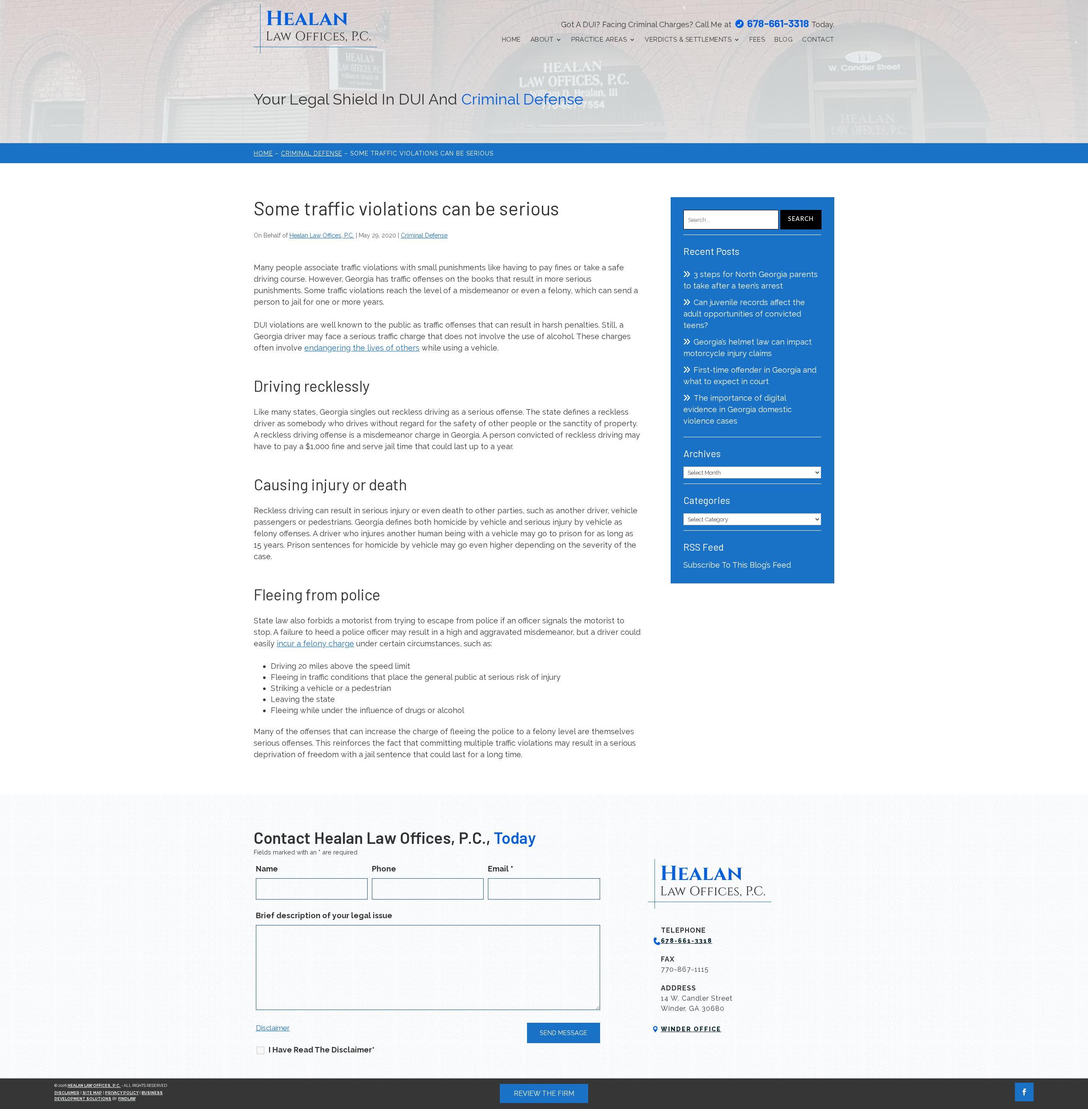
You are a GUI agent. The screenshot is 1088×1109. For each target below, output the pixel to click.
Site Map (92, 1093)
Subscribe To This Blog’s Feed (737, 564)
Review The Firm (544, 1093)
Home (511, 39)
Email (500, 868)
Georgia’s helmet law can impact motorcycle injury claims (747, 347)
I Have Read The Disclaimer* (322, 1049)
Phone (384, 868)
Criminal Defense (424, 235)
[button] (1079, 1047)
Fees (757, 39)
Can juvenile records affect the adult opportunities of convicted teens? (744, 314)
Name (267, 868)
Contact (818, 39)
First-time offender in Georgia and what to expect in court (749, 375)
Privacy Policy (122, 1093)
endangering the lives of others (361, 347)
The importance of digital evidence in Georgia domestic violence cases (737, 409)
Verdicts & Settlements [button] (688, 39)
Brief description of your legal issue (324, 915)
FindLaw (127, 1099)
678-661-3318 (778, 23)
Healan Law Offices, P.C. (321, 235)
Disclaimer (273, 1028)
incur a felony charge (315, 643)
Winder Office (691, 1029)
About (542, 39)
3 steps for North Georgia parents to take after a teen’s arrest (750, 280)
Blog (783, 39)
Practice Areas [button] (599, 39)
